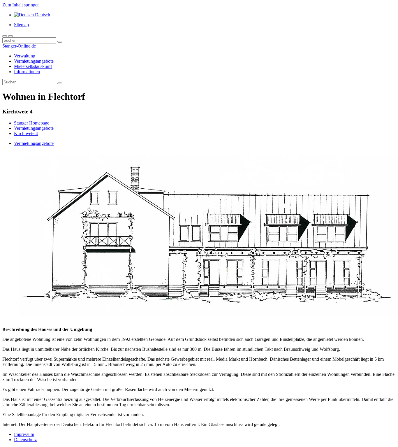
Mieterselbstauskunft (33, 66)
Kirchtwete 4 (26, 133)
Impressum (24, 434)
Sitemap (21, 24)
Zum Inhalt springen (21, 4)
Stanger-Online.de (19, 45)
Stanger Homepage (31, 122)
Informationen (27, 71)
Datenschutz (25, 439)
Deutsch (42, 14)
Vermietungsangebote (34, 61)
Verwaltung (24, 55)
